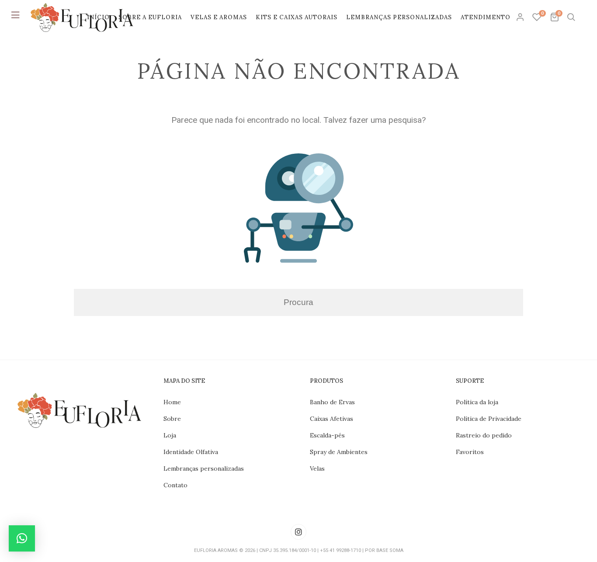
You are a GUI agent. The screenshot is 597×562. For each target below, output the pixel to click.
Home (172, 402)
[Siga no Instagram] (298, 532)
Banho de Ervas (332, 402)
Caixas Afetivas (331, 419)
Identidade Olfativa (190, 452)
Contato (175, 485)
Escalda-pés (327, 435)
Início (98, 17)
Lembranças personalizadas (203, 468)
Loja (169, 435)
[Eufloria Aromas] (82, 17)
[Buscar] (571, 17)
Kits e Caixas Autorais (296, 17)
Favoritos (470, 452)
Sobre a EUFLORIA (150, 17)
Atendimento (485, 17)
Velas (317, 468)
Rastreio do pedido (484, 435)
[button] (22, 538)
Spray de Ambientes (339, 452)
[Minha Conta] (521, 17)
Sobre (172, 419)
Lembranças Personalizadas (399, 17)
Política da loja (477, 402)
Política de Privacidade (488, 419)
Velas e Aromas (219, 17)
